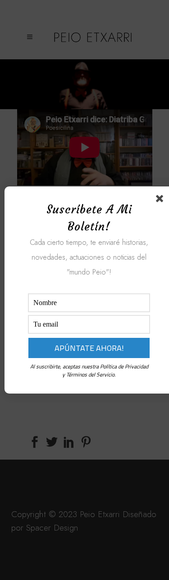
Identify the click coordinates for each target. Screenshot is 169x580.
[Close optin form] (161, 200)
